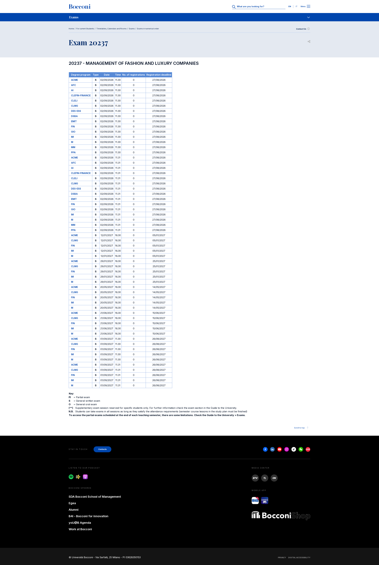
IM (72, 136)
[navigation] (189, 17)
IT (296, 6)
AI (72, 90)
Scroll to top (299, 428)
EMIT (74, 121)
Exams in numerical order (148, 29)
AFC (73, 85)
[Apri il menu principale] (308, 6)
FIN (73, 126)
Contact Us (301, 29)
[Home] (80, 6)
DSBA (74, 116)
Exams (132, 29)
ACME (74, 79)
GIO (73, 131)
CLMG (74, 105)
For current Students (85, 29)
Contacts (102, 449)
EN (289, 6)
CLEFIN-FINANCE (81, 95)
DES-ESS (76, 110)
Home (71, 29)
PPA (73, 152)
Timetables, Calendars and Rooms (111, 29)
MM (73, 147)
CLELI (74, 100)
